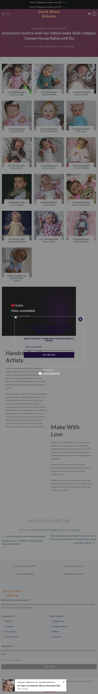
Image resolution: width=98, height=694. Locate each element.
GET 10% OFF (49, 354)
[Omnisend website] (49, 372)
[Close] (80, 319)
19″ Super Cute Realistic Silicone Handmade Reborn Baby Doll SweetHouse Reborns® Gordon (39, 686)
